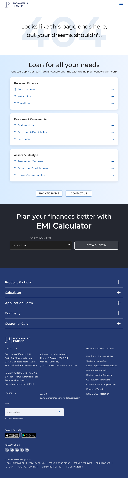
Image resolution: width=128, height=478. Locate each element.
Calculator (13, 293)
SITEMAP (10, 467)
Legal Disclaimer (15, 463)
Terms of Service (83, 463)
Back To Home (49, 193)
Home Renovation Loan (32, 175)
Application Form (19, 303)
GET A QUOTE (95, 245)
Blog (7, 403)
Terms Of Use (103, 463)
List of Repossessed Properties (101, 365)
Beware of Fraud (94, 389)
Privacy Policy (36, 463)
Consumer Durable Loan (32, 168)
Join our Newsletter (14, 418)
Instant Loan (25, 96)
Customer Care (17, 324)
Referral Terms (75, 467)
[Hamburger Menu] (121, 5)
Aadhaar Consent (28, 467)
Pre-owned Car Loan (30, 161)
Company (12, 313)
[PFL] (17, 5)
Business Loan (26, 125)
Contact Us (79, 193)
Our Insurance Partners (98, 380)
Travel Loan (24, 103)
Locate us (10, 393)
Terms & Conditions (59, 463)
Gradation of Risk (52, 467)
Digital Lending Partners (99, 375)
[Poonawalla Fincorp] (13, 435)
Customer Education (96, 361)
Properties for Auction (97, 370)
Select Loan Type (41, 238)
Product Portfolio (18, 282)
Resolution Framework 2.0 (99, 356)
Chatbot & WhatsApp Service (101, 384)
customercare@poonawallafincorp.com (60, 398)
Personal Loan (26, 89)
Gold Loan (23, 139)
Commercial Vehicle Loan (33, 132)
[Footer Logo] (18, 340)
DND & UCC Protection (97, 394)
